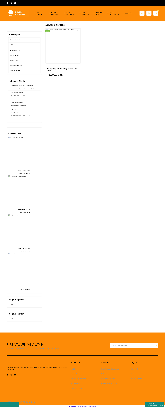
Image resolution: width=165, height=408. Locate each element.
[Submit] (155, 345)
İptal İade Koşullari (108, 379)
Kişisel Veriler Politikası (109, 383)
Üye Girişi (134, 374)
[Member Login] (149, 13)
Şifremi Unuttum (136, 379)
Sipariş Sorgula (76, 388)
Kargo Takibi (75, 383)
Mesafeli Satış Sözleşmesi (110, 369)
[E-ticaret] (82, 407)
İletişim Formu (76, 374)
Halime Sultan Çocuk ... (24, 209)
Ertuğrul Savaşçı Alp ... (24, 248)
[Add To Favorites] (77, 31)
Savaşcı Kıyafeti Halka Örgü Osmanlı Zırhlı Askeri (62, 70)
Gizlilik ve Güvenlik (107, 374)
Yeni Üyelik (135, 369)
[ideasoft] (72, 407)
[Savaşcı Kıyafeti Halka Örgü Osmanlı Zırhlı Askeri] (63, 46)
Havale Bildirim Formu (79, 379)
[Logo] (18, 13)
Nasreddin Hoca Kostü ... (24, 287)
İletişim (73, 369)
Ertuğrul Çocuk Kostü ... (24, 170)
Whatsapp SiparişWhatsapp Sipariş (155, 404)
